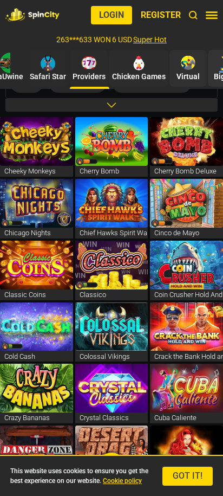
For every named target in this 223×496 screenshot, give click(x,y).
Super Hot (150, 39)
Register (161, 15)
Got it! (187, 476)
